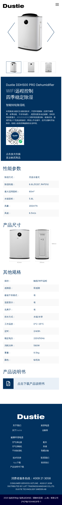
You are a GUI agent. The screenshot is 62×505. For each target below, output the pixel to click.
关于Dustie (17, 430)
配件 (45, 442)
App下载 (17, 462)
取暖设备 (45, 450)
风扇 (45, 446)
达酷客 (45, 430)
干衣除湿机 (17, 450)
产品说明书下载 (17, 466)
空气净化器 (17, 442)
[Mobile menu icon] (57, 4)
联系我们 (45, 462)
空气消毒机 (17, 446)
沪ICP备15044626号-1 (31, 501)
